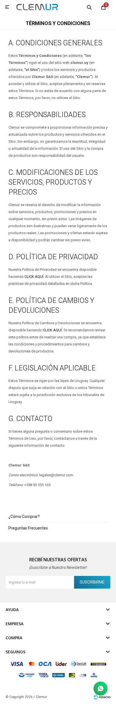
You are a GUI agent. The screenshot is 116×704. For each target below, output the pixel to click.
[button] (89, 7)
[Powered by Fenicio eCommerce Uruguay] (101, 697)
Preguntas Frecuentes (28, 528)
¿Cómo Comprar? (24, 516)
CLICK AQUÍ (33, 276)
